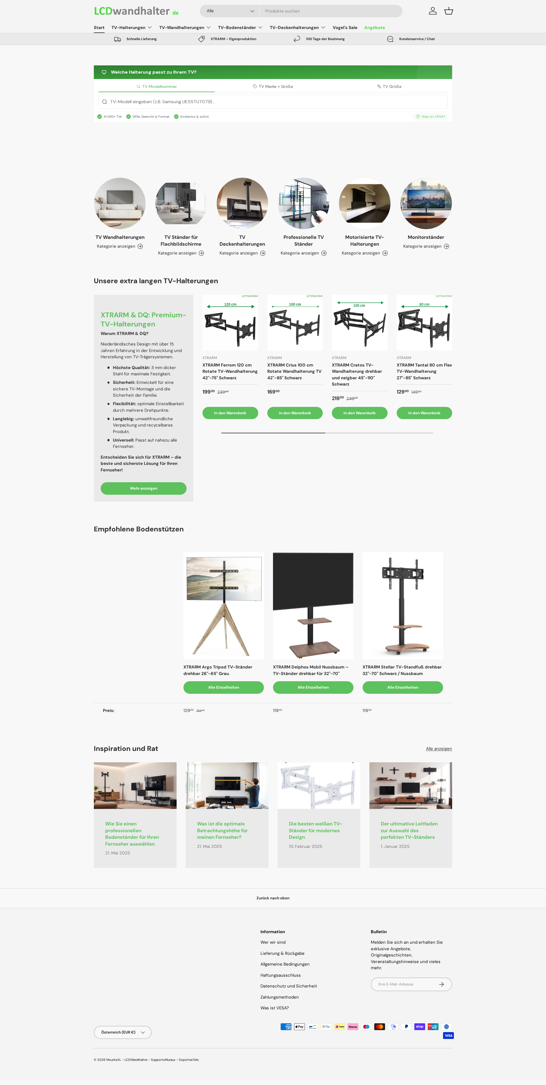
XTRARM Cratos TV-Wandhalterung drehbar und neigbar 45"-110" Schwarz (357, 374)
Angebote (374, 27)
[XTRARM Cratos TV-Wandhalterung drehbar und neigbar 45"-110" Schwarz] (360, 323)
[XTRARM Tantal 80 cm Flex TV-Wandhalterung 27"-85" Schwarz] (424, 323)
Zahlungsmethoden (279, 997)
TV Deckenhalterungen (242, 240)
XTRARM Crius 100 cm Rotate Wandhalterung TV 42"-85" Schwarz (294, 371)
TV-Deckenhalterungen (294, 27)
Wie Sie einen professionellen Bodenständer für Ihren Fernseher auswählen (132, 834)
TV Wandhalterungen (120, 237)
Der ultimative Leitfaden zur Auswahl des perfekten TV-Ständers (409, 830)
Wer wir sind (273, 942)
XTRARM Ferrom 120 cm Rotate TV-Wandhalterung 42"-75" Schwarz (230, 371)
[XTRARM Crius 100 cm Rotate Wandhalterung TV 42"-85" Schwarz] (295, 323)
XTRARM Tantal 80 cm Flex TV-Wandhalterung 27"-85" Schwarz (424, 371)
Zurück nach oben (273, 898)
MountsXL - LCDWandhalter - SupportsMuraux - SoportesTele (152, 1060)
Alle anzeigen (439, 748)
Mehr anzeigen (143, 488)
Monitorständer (426, 237)
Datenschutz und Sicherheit (288, 986)
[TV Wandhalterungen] (120, 203)
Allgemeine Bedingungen (285, 964)
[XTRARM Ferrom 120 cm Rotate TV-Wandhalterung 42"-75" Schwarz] (230, 323)
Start (99, 27)
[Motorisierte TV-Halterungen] (364, 203)
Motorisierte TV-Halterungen (364, 240)
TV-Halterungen (128, 27)
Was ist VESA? (274, 1008)
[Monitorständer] (426, 203)
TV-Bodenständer (237, 27)
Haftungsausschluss (280, 975)
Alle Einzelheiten (223, 687)
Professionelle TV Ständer (304, 240)
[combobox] (301, 11)
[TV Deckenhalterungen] (242, 203)
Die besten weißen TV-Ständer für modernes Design (315, 830)
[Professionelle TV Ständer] (303, 203)
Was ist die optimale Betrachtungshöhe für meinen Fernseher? (222, 830)
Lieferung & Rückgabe (282, 953)
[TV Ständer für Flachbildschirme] (181, 203)
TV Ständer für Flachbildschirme (181, 240)
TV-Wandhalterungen (181, 27)
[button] (448, 11)
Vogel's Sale (345, 27)
